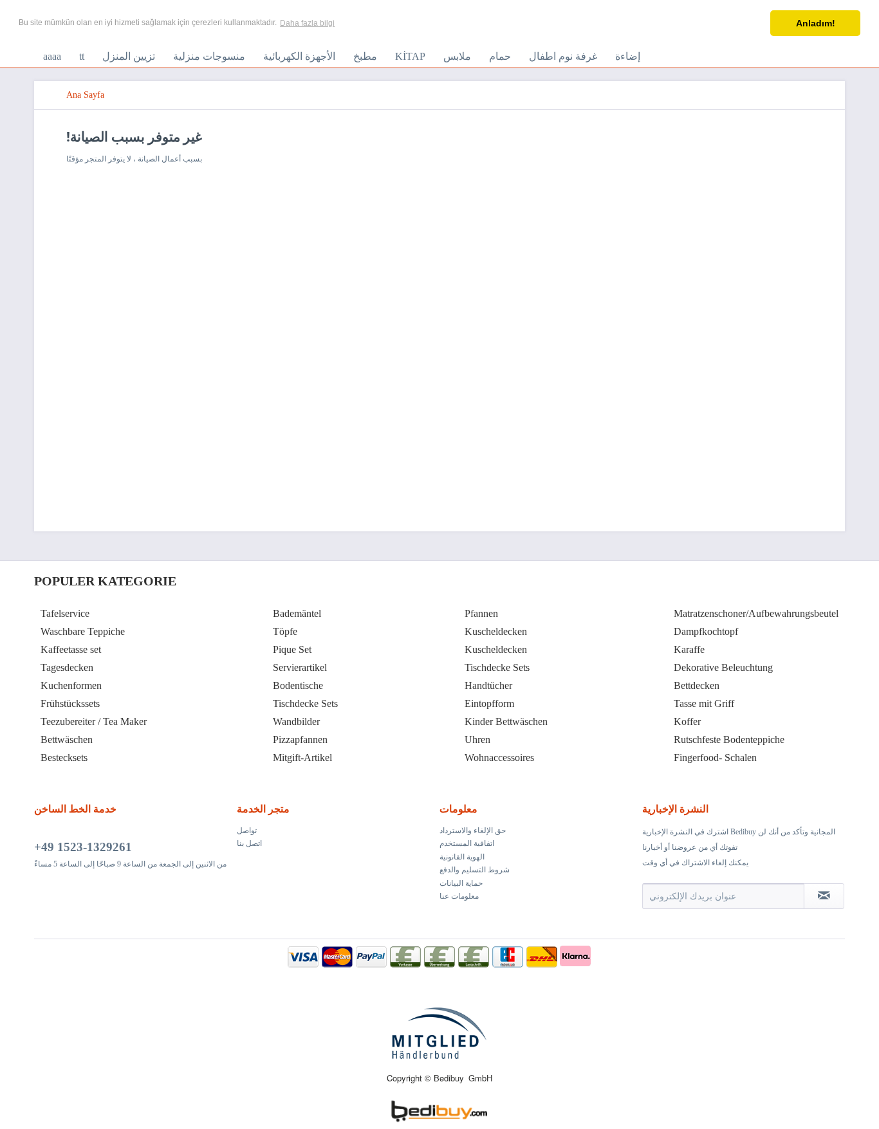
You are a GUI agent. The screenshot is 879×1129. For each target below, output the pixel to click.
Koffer (687, 721)
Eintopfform (489, 703)
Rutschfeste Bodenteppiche (729, 739)
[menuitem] (52, 57)
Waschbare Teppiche (83, 631)
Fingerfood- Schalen (715, 757)
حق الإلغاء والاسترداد (472, 830)
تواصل (247, 830)
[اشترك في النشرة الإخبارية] (824, 896)
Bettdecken (696, 685)
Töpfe (285, 631)
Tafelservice (65, 613)
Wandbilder (296, 721)
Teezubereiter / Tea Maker (94, 721)
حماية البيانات (461, 883)
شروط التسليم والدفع (474, 869)
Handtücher (488, 685)
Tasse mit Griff (704, 703)
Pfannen (481, 613)
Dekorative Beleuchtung (723, 667)
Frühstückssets (70, 703)
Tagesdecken (67, 667)
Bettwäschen (67, 739)
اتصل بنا (249, 843)
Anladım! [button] (815, 23)
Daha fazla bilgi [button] (307, 23)
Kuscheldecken (496, 631)
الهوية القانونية (462, 856)
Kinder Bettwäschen (506, 721)
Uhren (477, 739)
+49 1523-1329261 (83, 847)
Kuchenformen (71, 685)
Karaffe (689, 649)
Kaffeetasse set (71, 649)
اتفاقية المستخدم (466, 843)
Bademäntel (297, 613)
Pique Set (292, 649)
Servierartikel (300, 667)
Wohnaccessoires (499, 757)
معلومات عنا (459, 896)
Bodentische (298, 685)
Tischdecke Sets (305, 703)
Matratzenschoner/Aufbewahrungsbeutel (756, 613)
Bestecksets (64, 757)
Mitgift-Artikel (302, 757)
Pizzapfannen (300, 739)
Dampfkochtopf (706, 631)
